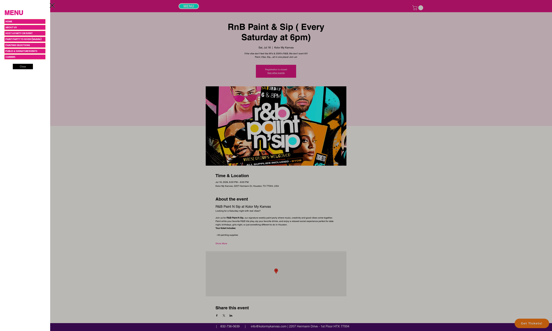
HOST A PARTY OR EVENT (19, 33)
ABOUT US (11, 27)
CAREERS (10, 57)
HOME (8, 21)
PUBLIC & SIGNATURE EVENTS (21, 51)
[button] (52, 5)
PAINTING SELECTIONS (17, 45)
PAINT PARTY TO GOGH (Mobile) (23, 39)
